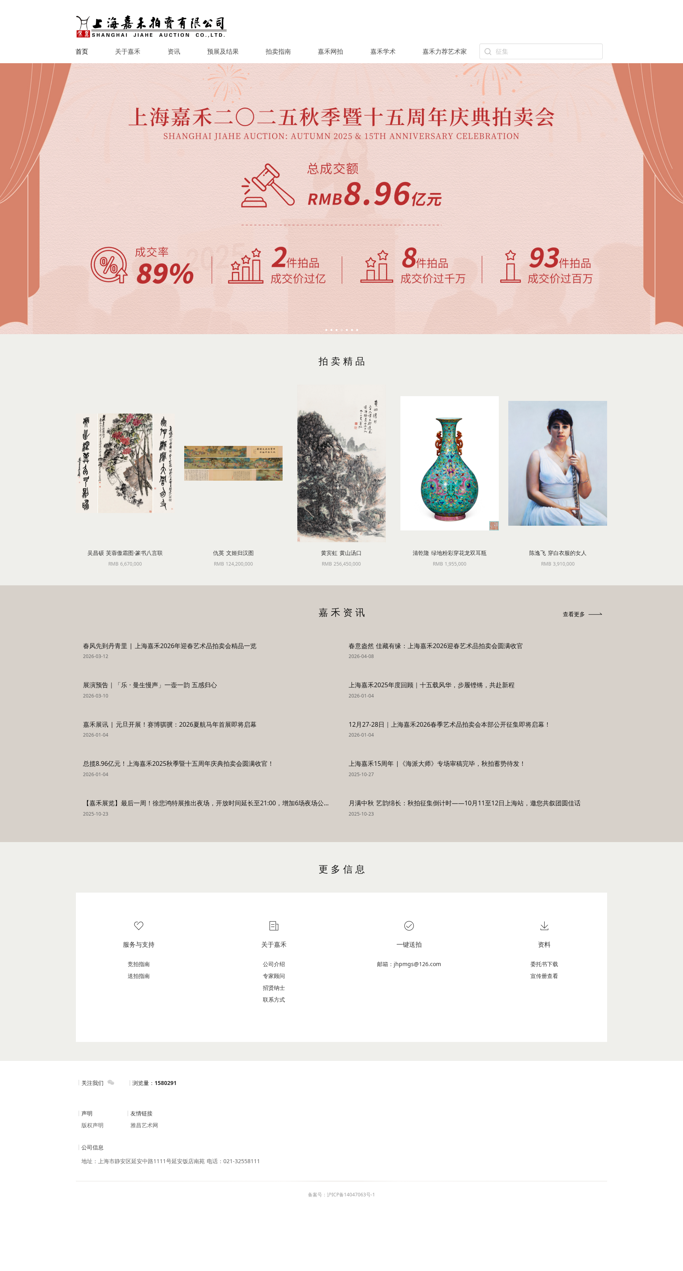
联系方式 (274, 999)
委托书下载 (544, 964)
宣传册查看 (544, 976)
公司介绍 (274, 964)
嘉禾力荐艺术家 (445, 51)
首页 (81, 51)
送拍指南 (139, 976)
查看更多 (574, 614)
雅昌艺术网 (144, 1125)
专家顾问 (274, 976)
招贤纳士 (274, 987)
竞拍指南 (139, 964)
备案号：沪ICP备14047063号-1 (341, 1194)
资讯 (174, 51)
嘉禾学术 (383, 51)
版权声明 (92, 1125)
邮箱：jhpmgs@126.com (409, 964)
